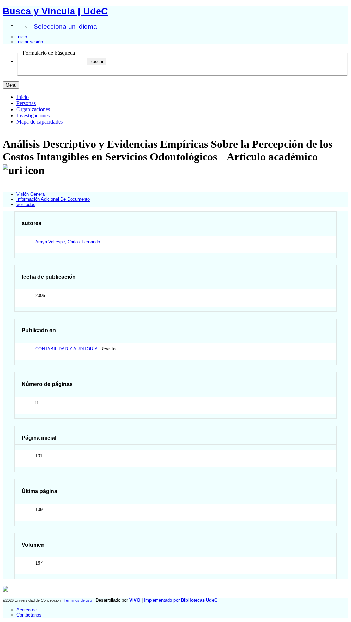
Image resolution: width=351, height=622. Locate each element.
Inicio (21, 36)
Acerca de (26, 609)
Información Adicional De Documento (53, 199)
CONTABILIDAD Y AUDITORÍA (66, 348)
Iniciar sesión (29, 41)
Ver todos (25, 204)
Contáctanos (28, 615)
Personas (26, 103)
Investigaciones (33, 115)
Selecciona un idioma (65, 26)
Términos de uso (78, 600)
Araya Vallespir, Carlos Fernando (67, 241)
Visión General (31, 194)
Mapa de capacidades (39, 122)
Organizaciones (33, 109)
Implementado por (180, 600)
